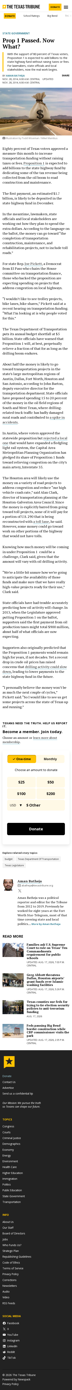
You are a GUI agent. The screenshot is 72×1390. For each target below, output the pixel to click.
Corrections (9, 1280)
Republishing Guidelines (16, 1256)
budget (8, 858)
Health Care (9, 1167)
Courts (6, 1132)
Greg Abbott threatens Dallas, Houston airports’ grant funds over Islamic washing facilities (45, 980)
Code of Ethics (11, 1262)
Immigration (9, 1178)
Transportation (11, 1202)
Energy (6, 1155)
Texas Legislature (14, 865)
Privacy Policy (10, 1274)
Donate (55, 7)
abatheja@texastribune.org (37, 885)
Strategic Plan (10, 1251)
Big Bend (52, 15)
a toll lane (41, 521)
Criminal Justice (11, 1138)
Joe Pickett (33, 263)
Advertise (8, 1088)
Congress (8, 1126)
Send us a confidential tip (17, 1093)
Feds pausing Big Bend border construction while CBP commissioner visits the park (48, 1030)
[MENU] (66, 7)
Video (5, 1297)
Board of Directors (13, 1233)
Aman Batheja (15, 75)
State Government (16, 33)
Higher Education (12, 1173)
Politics (6, 1184)
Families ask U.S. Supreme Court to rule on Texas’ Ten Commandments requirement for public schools (47, 951)
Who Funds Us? (11, 1245)
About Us (8, 1222)
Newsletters (9, 1286)
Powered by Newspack (16, 1379)
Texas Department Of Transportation (38, 858)
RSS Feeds (8, 1303)
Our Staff (7, 1227)
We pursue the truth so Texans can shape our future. (21, 1104)
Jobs (5, 1239)
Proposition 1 (34, 163)
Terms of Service (12, 1268)
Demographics (11, 1144)
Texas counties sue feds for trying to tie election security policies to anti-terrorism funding (48, 1007)
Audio (6, 1291)
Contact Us (9, 1082)
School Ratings (31, 15)
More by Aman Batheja (45, 924)
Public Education (12, 1190)
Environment (10, 1161)
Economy (8, 1150)
